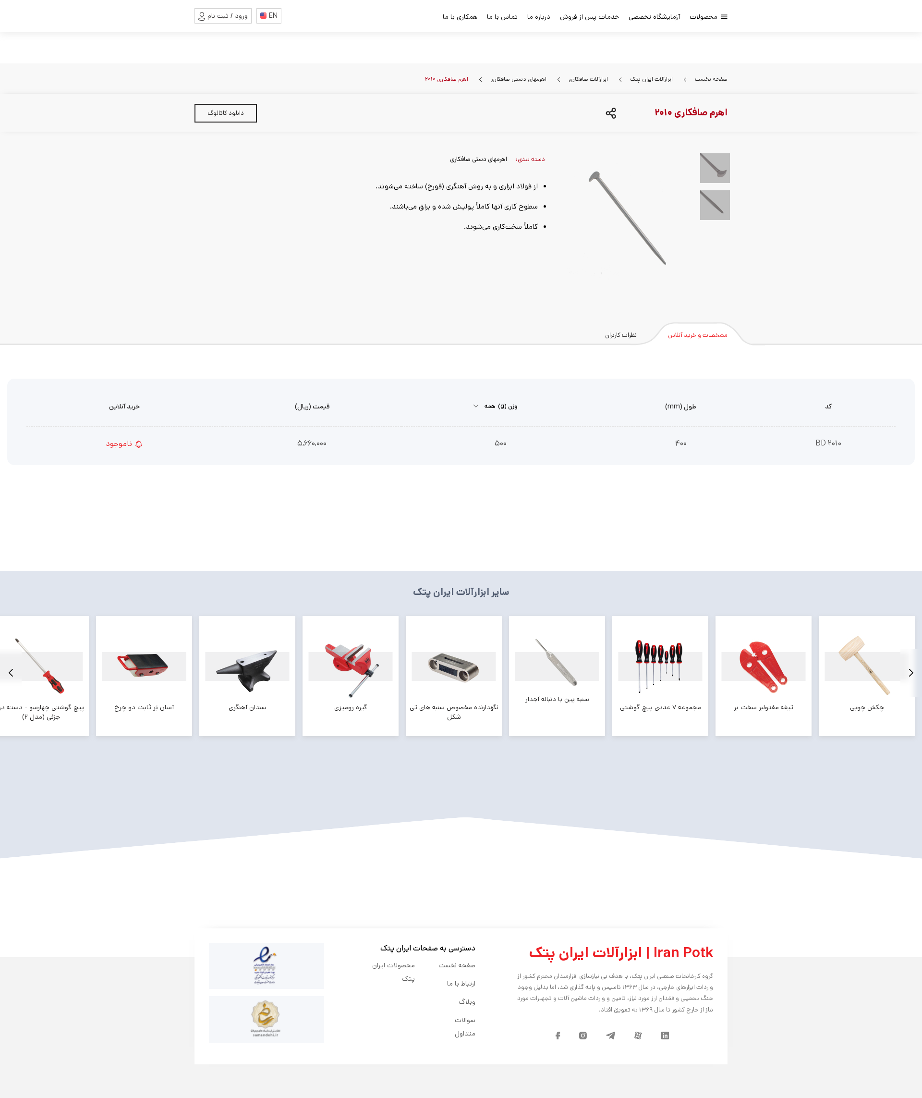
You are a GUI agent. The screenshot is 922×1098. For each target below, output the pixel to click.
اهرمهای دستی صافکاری (517, 79)
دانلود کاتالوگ (225, 113)
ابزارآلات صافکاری (587, 79)
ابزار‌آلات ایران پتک (651, 79)
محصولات (704, 17)
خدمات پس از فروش (589, 17)
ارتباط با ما (461, 983)
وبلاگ (467, 1002)
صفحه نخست (710, 79)
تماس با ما (502, 17)
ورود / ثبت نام (227, 16)
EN (273, 16)
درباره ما (538, 17)
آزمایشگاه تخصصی (654, 17)
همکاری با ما (460, 17)
